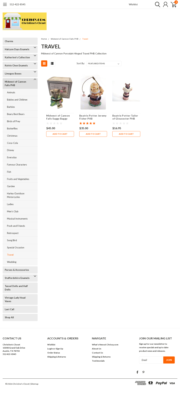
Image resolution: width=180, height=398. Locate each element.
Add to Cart (60, 134)
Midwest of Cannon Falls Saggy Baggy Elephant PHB (58, 117)
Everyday (12, 157)
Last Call (9, 309)
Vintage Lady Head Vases (15, 299)
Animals (11, 92)
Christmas (12, 135)
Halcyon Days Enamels (17, 49)
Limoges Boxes (13, 73)
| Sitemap (34, 384)
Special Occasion (15, 247)
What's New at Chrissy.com (105, 344)
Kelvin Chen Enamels (16, 65)
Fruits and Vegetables (18, 179)
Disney (10, 150)
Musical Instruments (17, 218)
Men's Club (12, 211)
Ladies (10, 204)
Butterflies (12, 128)
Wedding (11, 262)
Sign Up (59, 348)
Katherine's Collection (17, 57)
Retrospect (12, 233)
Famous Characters (17, 164)
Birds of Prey (13, 121)
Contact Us (97, 352)
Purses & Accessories (17, 269)
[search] (157, 4)
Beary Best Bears (15, 114)
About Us (96, 348)
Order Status (53, 352)
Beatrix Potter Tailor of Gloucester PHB (125, 117)
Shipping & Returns (56, 356)
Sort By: (81, 63)
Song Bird (12, 240)
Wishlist (133, 4)
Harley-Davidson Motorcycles (15, 195)
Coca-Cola (12, 143)
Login (50, 348)
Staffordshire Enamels (17, 278)
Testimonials (98, 360)
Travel (10, 254)
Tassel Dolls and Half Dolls (16, 288)
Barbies (11, 106)
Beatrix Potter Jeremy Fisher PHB (92, 117)
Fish (9, 171)
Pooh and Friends (16, 225)
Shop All (9, 317)
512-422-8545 (17, 4)
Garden (11, 186)
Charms (9, 41)
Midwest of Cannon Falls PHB (15, 83)
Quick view (60, 91)
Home (44, 39)
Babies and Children (17, 99)
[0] (172, 4)
